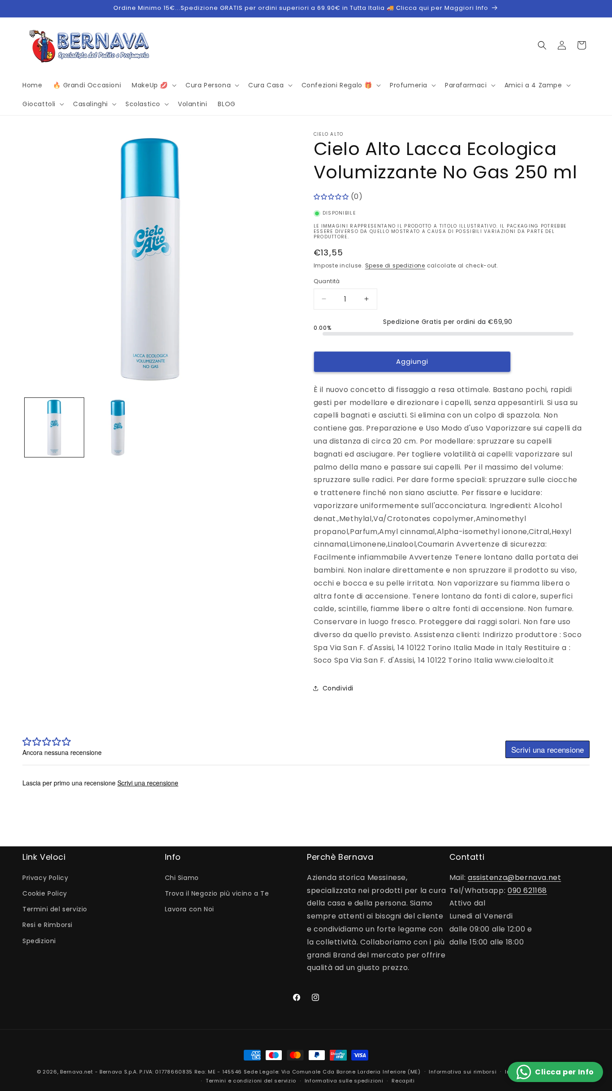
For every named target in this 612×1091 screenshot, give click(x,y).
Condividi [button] (338, 688)
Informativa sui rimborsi (462, 1071)
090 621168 (527, 890)
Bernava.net (76, 1071)
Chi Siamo (182, 877)
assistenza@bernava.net (514, 877)
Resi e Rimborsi (47, 924)
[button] (153, 85)
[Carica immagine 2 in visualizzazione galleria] (117, 427)
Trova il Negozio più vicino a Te (217, 893)
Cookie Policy (44, 893)
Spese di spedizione (395, 265)
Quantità (327, 281)
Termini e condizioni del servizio (251, 1080)
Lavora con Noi (189, 909)
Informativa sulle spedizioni (344, 1080)
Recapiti (403, 1080)
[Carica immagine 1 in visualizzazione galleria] (54, 427)
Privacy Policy (45, 877)
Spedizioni (39, 940)
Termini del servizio (54, 909)
